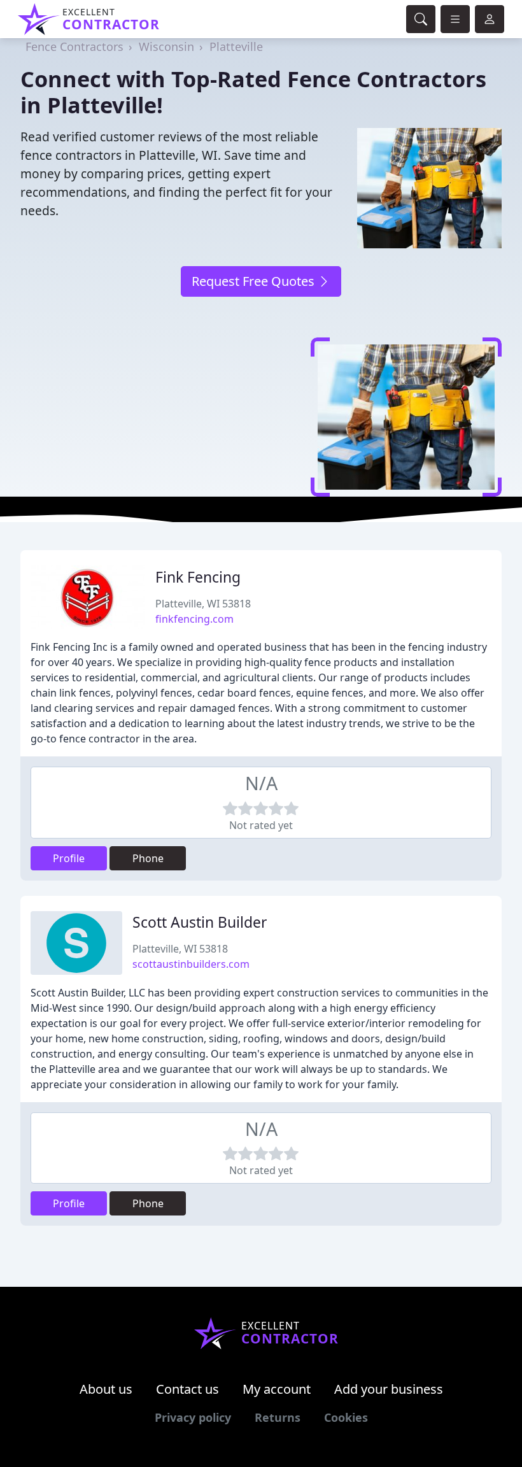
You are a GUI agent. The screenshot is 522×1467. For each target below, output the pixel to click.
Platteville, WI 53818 (203, 604)
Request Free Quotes (255, 281)
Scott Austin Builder (199, 922)
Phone (148, 858)
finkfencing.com (194, 619)
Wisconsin (166, 46)
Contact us (187, 1389)
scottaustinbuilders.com (191, 964)
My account (277, 1389)
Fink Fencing (198, 577)
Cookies (346, 1417)
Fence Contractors (74, 46)
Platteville (236, 46)
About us (106, 1389)
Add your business (388, 1389)
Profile (69, 858)
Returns (277, 1417)
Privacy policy (193, 1417)
